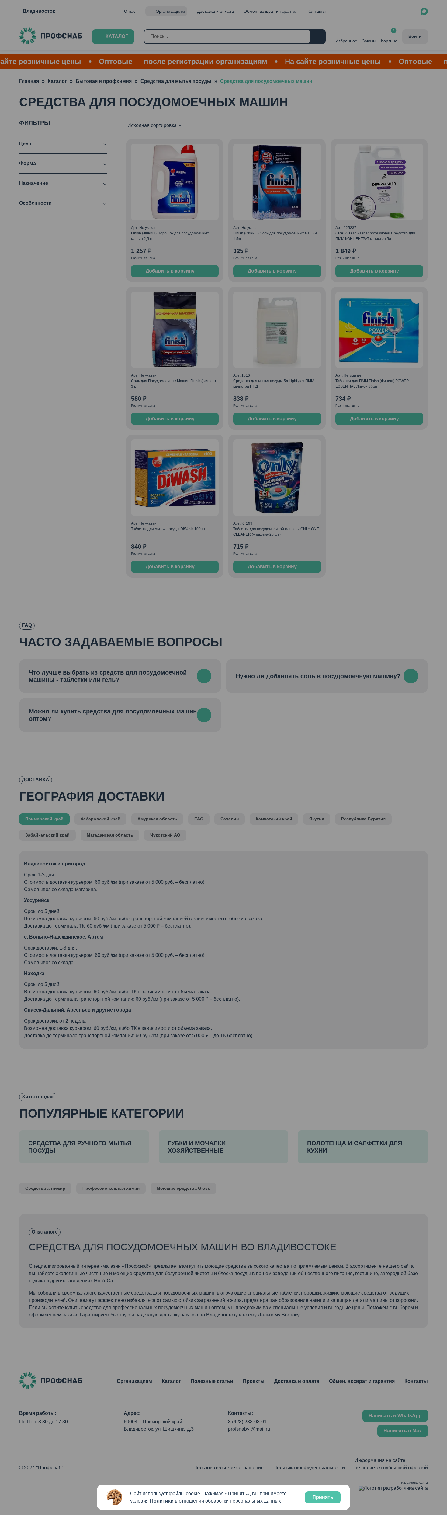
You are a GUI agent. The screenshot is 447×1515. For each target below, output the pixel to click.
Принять (322, 1497)
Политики (162, 1500)
